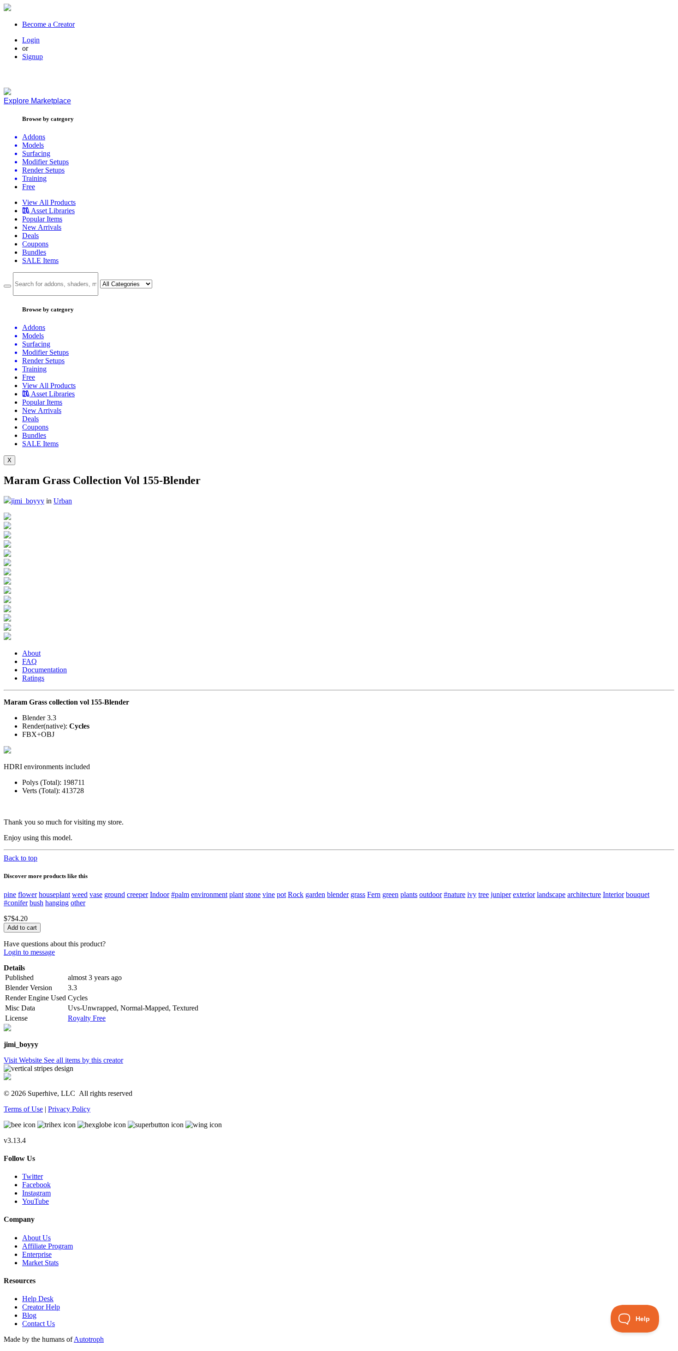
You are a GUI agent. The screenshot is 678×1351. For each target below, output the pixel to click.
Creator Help (41, 1307)
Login (31, 40)
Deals (30, 235)
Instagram (36, 1193)
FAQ (29, 661)
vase (95, 894)
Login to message (29, 952)
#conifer (16, 903)
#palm (180, 894)
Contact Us (38, 1323)
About (31, 653)
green (390, 894)
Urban (63, 501)
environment (209, 894)
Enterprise (37, 1254)
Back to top (20, 858)
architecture (584, 894)
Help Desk (38, 1299)
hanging (57, 903)
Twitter (32, 1176)
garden (315, 894)
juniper (501, 894)
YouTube (35, 1201)
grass (358, 894)
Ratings (33, 678)
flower (27, 894)
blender (338, 894)
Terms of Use (23, 1109)
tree (483, 894)
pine (10, 894)
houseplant (54, 894)
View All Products (49, 202)
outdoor (430, 894)
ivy (471, 894)
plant (236, 894)
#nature (454, 894)
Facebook (36, 1185)
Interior (613, 894)
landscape (551, 894)
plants (408, 894)
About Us (36, 1238)
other (78, 903)
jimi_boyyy (27, 501)
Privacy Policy (69, 1109)
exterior (524, 894)
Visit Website (24, 1060)
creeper (137, 894)
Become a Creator (48, 24)
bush (36, 903)
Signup (32, 56)
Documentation (44, 670)
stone (253, 894)
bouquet (637, 894)
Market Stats (40, 1263)
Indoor (159, 894)
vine (268, 894)
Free (28, 187)
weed (80, 894)
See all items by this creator (83, 1060)
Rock (295, 894)
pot (281, 894)
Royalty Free (87, 1018)
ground (114, 894)
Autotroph (89, 1339)
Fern (374, 894)
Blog (29, 1315)
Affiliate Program (47, 1246)
